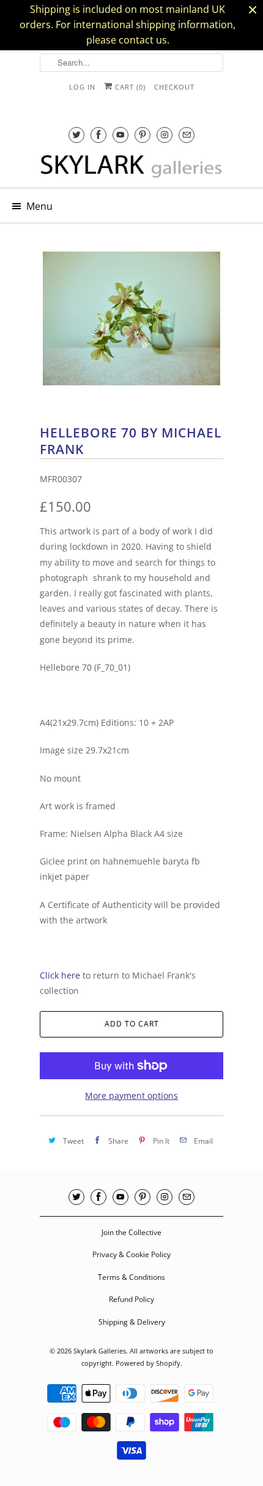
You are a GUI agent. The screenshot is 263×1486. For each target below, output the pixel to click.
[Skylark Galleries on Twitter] (76, 134)
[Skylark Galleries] (131, 167)
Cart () (129, 86)
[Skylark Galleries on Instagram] (164, 134)
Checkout (174, 86)
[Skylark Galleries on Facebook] (98, 134)
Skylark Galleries (99, 1350)
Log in (82, 86)
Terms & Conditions (131, 1277)
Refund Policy (131, 1299)
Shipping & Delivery (131, 1322)
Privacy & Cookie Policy (131, 1254)
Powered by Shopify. (149, 1363)
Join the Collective (131, 1232)
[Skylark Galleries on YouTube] (120, 134)
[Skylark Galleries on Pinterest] (142, 134)
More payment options (131, 1095)
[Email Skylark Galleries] (186, 134)
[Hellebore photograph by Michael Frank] (131, 318)
